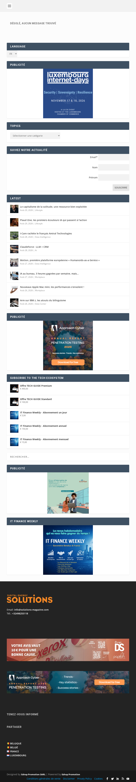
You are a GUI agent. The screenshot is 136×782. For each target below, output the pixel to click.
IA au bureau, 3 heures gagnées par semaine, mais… (49, 273)
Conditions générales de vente (44, 778)
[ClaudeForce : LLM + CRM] (14, 249)
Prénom (93, 177)
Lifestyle (39, 210)
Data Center (40, 303)
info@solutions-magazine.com (31, 609)
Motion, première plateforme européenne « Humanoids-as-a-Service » (60, 260)
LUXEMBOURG (18, 755)
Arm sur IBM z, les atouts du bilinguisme (43, 300)
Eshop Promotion (71, 774)
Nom (95, 167)
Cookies (98, 778)
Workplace (40, 277)
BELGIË (14, 747)
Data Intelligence (43, 237)
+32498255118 (20, 613)
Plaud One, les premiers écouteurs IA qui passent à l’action (53, 220)
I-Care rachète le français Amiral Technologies (46, 233)
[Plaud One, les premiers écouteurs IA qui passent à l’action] (14, 222)
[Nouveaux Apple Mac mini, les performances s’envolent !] (14, 289)
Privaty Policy (84, 778)
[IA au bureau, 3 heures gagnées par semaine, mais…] (14, 276)
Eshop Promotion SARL (33, 774)
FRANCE (14, 751)
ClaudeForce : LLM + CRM (34, 246)
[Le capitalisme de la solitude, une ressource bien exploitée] (14, 209)
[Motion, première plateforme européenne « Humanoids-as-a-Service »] (14, 262)
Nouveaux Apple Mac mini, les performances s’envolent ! (52, 287)
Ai (36, 250)
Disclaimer (69, 778)
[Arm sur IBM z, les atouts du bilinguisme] (14, 302)
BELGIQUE (15, 743)
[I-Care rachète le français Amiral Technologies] (14, 236)
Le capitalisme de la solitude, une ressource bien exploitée (53, 206)
